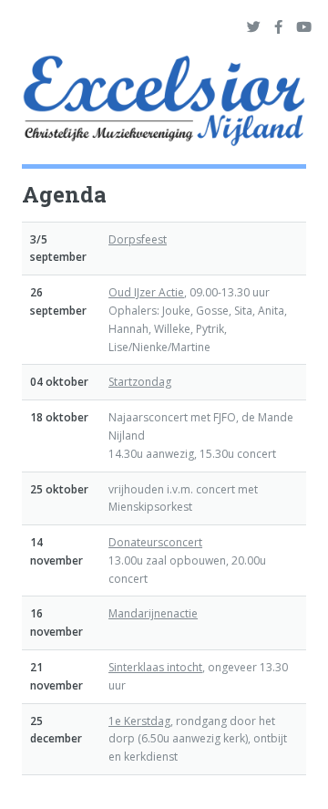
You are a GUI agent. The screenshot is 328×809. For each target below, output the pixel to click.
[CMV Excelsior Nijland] (164, 104)
